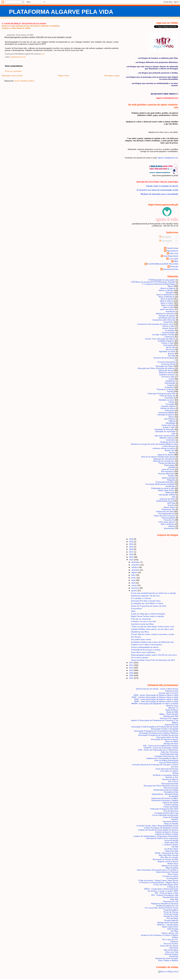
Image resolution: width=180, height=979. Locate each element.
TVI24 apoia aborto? (166, 522)
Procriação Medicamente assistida (160, 484)
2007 (131, 678)
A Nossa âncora (171, 691)
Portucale (174, 266)
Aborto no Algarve (167, 288)
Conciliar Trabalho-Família (163, 335)
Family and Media (170, 807)
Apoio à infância (166, 301)
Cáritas (175, 773)
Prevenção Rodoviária (165, 482)
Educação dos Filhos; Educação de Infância (156, 368)
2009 (131, 673)
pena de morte (168, 469)
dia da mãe (170, 347)
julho (133, 575)
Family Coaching (171, 805)
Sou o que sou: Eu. (170, 939)
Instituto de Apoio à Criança (166, 832)
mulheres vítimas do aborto (163, 448)
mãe (173, 434)
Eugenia (170, 385)
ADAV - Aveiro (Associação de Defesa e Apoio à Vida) (156, 695)
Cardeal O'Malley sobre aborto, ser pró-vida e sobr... (153, 629)
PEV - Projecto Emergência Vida (164, 895)
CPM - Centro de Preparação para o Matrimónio (158, 750)
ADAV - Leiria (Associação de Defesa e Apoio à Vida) (156, 699)
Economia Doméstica (166, 362)
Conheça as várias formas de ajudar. (16, 28)
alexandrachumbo (170, 269)
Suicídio (171, 505)
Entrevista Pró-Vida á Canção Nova (145, 601)
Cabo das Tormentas (169, 752)
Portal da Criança (171, 912)
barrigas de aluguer (167, 316)
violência (171, 526)
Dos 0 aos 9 (173, 781)
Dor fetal (171, 356)
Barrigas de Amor (171, 743)
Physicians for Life (170, 901)
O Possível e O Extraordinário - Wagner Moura (158, 882)
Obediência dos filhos (140, 632)
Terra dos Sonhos (170, 944)
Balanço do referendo (165, 313)
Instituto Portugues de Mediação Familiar (161, 828)
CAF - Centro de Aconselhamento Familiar (160, 746)
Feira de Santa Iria (167, 396)
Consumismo (136, 608)
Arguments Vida (171, 725)
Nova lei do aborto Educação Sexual (153, 282)
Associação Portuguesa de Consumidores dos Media (156, 731)
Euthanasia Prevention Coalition (165, 798)
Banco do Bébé (171, 741)
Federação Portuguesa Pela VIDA (164, 809)
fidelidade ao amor (166, 400)
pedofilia (171, 467)
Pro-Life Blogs (172, 918)
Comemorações (168, 332)
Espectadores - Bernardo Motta (165, 794)
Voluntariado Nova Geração (166, 958)
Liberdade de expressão (165, 431)
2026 (131, 539)
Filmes (171, 402)
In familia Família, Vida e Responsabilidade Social (157, 826)
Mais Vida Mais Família (168, 855)
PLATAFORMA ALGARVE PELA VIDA (61, 11)
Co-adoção (169, 330)
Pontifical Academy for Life (167, 906)
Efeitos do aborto (166, 372)
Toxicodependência (166, 514)
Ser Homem (136, 637)
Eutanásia (169, 387)
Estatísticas (170, 381)
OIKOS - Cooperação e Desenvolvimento (161, 889)
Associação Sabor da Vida (167, 737)
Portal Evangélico (171, 910)
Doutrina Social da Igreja (164, 358)
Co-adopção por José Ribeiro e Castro (147, 603)
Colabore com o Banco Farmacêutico (146, 644)
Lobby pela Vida (171, 851)
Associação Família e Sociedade (164, 729)
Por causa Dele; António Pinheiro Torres (161, 908)
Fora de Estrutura (170, 811)
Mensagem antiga (111, 75)
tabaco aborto (169, 507)
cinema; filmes (168, 328)
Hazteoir (174, 819)
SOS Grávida (172, 929)
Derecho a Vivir (171, 777)
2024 (131, 544)
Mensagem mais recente (12, 75)
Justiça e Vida (168, 427)
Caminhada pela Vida (169, 754)
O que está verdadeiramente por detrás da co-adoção (153, 593)
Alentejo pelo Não (170, 716)
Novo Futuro (173, 874)
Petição (171, 476)
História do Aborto (167, 408)
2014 (131, 560)
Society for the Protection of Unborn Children (159, 935)
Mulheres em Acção (170, 866)
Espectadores (172, 251)
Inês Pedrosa (169, 419)
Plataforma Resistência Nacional (164, 904)
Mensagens (166, 237)
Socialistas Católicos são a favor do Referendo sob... (153, 642)
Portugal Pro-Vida (170, 916)
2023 (131, 547)
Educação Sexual (166, 370)
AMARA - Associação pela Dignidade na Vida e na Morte (154, 703)
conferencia (169, 337)
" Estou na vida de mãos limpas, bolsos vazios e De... (153, 626)
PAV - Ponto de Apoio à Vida (166, 893)
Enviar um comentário (13, 71)
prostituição (170, 486)
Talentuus (174, 941)
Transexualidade (168, 518)
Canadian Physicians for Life (166, 756)
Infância (172, 421)
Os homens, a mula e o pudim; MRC (163, 891)
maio (133, 580)
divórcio (171, 353)
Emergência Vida (171, 792)
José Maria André (171, 256)
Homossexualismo (170, 821)
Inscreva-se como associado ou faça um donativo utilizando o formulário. (31, 26)
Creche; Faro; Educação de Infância (160, 339)
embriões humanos (167, 375)
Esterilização (170, 383)
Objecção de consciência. (163, 461)
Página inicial (63, 75)
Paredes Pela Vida (170, 897)
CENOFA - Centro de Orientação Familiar (161, 748)
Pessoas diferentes (166, 474)
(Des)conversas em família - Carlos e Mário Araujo (157, 689)
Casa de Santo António (168, 762)
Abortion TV (173, 708)
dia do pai (170, 349)
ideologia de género (166, 415)
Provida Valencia (171, 920)
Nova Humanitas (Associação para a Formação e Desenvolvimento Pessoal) (157, 871)
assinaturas (170, 311)
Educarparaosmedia (169, 783)
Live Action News (171, 849)
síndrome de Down (167, 499)
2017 (131, 552)
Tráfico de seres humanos (164, 516)
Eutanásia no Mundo (165, 389)
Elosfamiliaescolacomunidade (166, 790)
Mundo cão (169, 450)
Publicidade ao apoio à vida (162, 488)
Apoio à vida (168, 307)
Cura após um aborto (169, 771)
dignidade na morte (167, 351)
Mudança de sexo (167, 442)
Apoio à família (167, 299)
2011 (131, 668)
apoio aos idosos (167, 309)
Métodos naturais (167, 438)
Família (170, 391)
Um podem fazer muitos (141, 639)
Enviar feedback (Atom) (24, 81)
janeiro (134, 591)
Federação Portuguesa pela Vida (161, 393)
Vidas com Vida (171, 952)
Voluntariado (169, 528)
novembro (135, 565)
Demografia (168, 345)
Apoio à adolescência (165, 295)
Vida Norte (173, 948)
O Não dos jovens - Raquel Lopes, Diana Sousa (158, 880)
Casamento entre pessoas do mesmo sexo (155, 324)
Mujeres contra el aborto (168, 861)
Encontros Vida (168, 377)
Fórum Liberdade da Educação (165, 815)
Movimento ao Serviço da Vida (165, 859)
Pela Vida (174, 899)
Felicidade (169, 398)
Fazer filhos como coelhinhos (143, 652)
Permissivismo (167, 471)
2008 (131, 675)
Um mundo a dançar (139, 657)
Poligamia (171, 480)
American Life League (169, 718)
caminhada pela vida (166, 318)
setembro (135, 570)
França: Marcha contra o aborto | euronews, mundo (152, 634)
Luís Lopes (173, 259)
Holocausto (169, 410)
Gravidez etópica (168, 406)
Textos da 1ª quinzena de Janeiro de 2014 (148, 606)
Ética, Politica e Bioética (168, 960)
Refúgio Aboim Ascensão (167, 922)
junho (134, 578)
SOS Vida (171, 503)
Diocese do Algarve (170, 779)
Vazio (133, 611)
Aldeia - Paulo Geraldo (168, 714)
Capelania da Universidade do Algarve (162, 758)
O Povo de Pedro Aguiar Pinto (165, 885)
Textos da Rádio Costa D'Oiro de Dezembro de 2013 (153, 660)
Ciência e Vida (168, 326)
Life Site (174, 847)
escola (171, 379)
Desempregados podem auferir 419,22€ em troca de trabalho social (37, 37)
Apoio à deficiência (166, 297)
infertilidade (170, 423)
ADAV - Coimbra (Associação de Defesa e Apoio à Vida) (155, 697)
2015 (131, 557)
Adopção (169, 292)
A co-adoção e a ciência (141, 598)
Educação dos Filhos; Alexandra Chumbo (161, 786)
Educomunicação (171, 788)
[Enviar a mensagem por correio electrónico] (45, 54)
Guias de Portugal (170, 817)
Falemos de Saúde (170, 802)
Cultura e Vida (167, 343)
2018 (131, 549)
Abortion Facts (172, 706)
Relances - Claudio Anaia (167, 925)
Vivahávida (173, 956)
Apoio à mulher (166, 303)
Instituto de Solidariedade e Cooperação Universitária (156, 836)
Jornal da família (171, 840)
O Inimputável (172, 878)
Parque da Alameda (167, 463)
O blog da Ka (172, 887)
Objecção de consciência (163, 459)
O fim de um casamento (141, 619)
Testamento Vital (168, 509)
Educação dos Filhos (164, 366)
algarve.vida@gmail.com (168, 158)
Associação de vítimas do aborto (164, 739)
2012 (131, 665)
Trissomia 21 (169, 520)
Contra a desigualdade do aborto (145, 647)
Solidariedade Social (18, 57)
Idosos (171, 417)
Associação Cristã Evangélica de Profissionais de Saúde (154, 727)
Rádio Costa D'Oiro (170, 927)
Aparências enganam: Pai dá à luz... (146, 596)
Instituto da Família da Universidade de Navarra (158, 830)
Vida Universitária (171, 950)
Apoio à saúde (167, 305)
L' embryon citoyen (170, 845)
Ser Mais (174, 931)
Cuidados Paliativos (166, 341)
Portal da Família (171, 914)
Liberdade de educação (161, 280)
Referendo (169, 492)
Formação (170, 404)
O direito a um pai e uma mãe (143, 621)
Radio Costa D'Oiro (166, 490)
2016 (131, 554)
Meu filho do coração (169, 857)
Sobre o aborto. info (170, 933)
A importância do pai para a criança (145, 650)
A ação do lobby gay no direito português (148, 614)
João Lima (173, 253)
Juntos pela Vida (168, 425)
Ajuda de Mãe (172, 712)
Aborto (170, 286)
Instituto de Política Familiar (166, 834)
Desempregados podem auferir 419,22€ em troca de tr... (154, 655)
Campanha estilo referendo (163, 320)
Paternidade (169, 465)
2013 (131, 663)
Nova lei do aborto (165, 455)
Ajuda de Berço (171, 710)
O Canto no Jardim (170, 876)
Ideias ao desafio (171, 824)
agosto (134, 572)
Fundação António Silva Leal (166, 813)
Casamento (168, 322)
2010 (131, 670)
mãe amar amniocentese (164, 436)
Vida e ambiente (167, 524)
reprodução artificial (167, 495)
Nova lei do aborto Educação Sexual (158, 457)
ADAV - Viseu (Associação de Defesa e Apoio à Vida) (156, 701)
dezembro (135, 562)
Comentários (166, 241)
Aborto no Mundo (166, 290)
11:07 (43, 54)
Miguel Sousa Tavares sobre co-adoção (147, 616)
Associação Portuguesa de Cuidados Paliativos (158, 733)
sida (173, 497)
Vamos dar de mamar (169, 946)
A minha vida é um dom (168, 693)
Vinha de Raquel (171, 954)
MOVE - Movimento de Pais (166, 853)
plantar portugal (168, 478)
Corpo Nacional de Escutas (166, 769)
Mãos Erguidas (172, 868)
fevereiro (135, 588)
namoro (172, 452)
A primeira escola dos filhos (142, 624)
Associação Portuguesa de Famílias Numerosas (158, 735)
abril (133, 583)
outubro (134, 567)
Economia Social (168, 364)
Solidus (175, 937)
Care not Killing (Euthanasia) (166, 760)
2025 (131, 542)
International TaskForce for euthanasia (162, 838)
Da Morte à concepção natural (165, 775)
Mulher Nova (172, 864)
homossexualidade (166, 412)
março (134, 585)
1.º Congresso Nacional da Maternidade (158, 284)
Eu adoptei (173, 796)
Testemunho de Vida (164, 511)
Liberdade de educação (164, 429)
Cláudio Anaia (172, 248)
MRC (176, 261)
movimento (170, 440)
